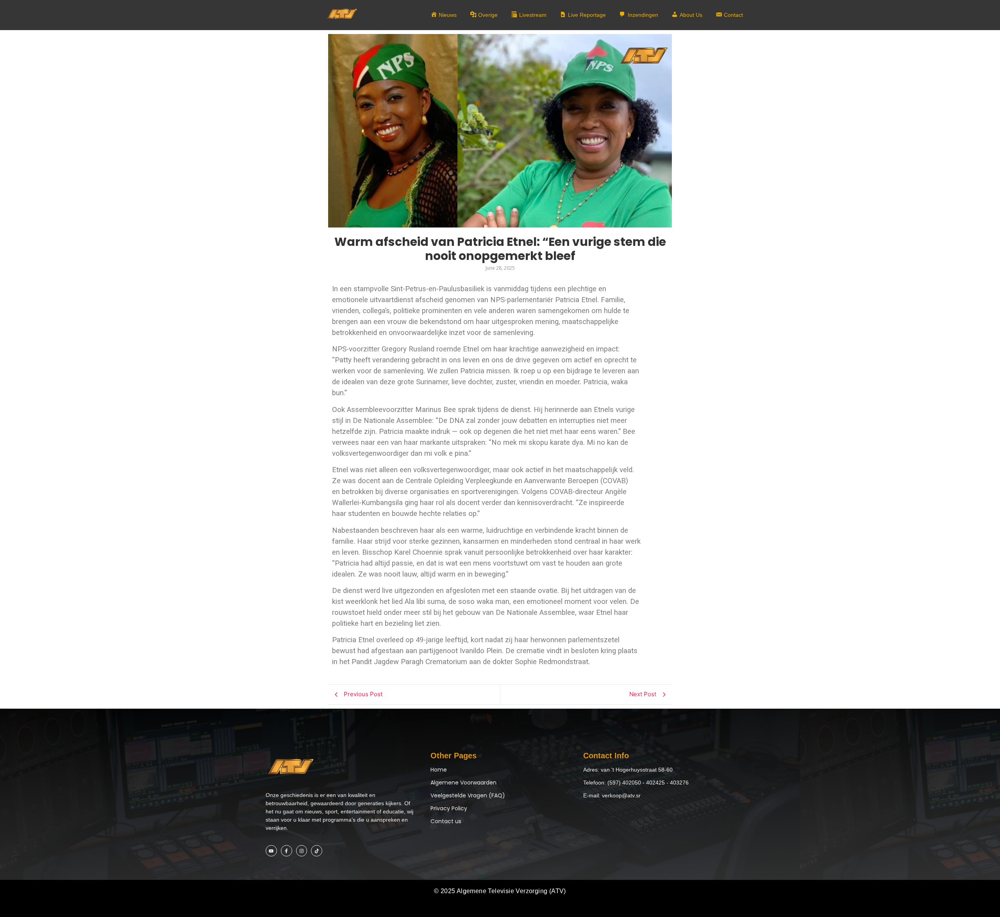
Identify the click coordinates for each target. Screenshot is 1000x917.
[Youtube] (271, 850)
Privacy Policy (448, 808)
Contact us (445, 821)
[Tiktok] (316, 850)
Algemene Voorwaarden (463, 782)
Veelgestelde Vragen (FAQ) (467, 795)
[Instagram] (301, 850)
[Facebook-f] (286, 850)
